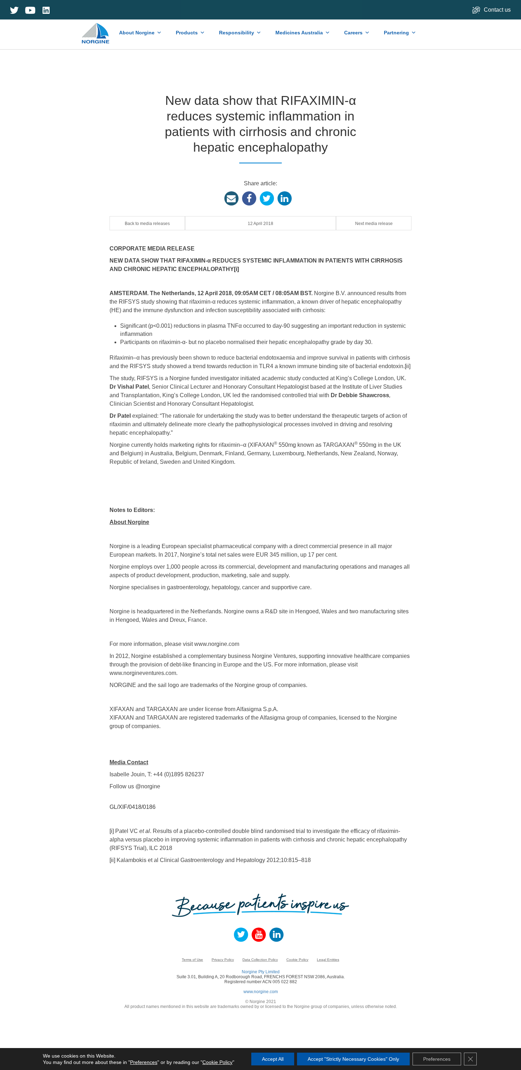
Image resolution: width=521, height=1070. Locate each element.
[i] (236, 269)
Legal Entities (328, 960)
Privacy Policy (223, 960)
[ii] (407, 366)
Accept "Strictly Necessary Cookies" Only (353, 1059)
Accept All (273, 1059)
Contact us (498, 10)
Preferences (143, 1062)
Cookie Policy (297, 960)
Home (96, 30)
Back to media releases (147, 223)
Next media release (374, 223)
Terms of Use (192, 960)
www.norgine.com (260, 991)
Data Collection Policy (260, 960)
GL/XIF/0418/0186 (133, 807)
